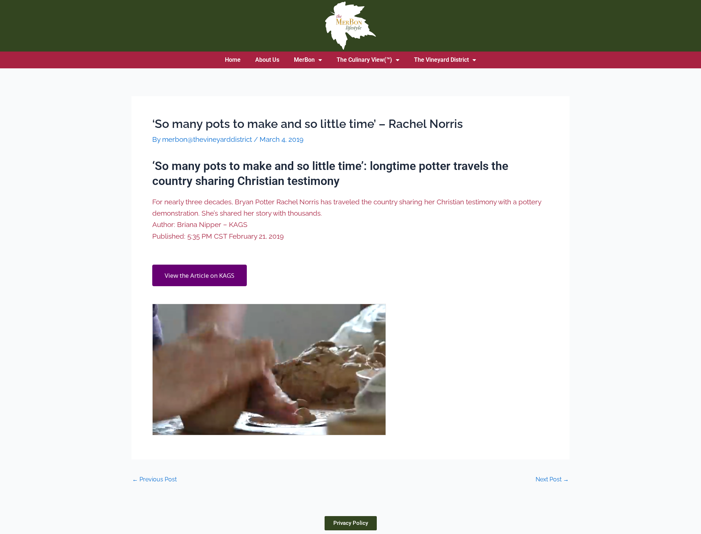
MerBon (304, 59)
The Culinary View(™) (364, 59)
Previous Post (154, 479)
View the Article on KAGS (199, 275)
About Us (267, 59)
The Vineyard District (441, 59)
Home (233, 59)
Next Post (552, 479)
